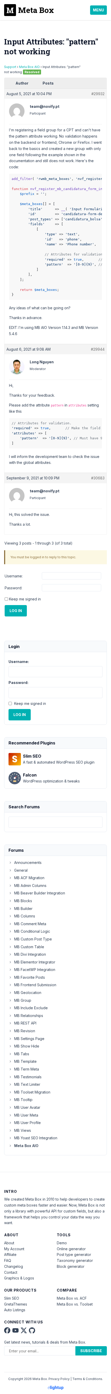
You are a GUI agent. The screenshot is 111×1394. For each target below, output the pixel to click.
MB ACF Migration (29, 878)
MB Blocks (23, 901)
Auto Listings (14, 1310)
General (21, 870)
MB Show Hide (26, 1046)
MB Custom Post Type (33, 939)
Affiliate (10, 1254)
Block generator (70, 1266)
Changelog (13, 1266)
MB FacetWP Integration (34, 969)
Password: (13, 588)
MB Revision (24, 1031)
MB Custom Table (29, 947)
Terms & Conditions (87, 1379)
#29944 (98, 349)
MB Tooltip (23, 1099)
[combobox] (55, 822)
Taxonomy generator (75, 1260)
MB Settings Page (29, 1038)
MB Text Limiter (27, 1084)
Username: (14, 576)
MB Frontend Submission (35, 985)
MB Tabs (21, 1054)
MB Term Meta (26, 1069)
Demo (62, 1243)
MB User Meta (26, 1115)
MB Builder (23, 908)
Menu (98, 10)
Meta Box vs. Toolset (75, 1304)
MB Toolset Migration (32, 1092)
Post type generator (74, 1254)
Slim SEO (11, 1298)
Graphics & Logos (19, 1278)
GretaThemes (15, 1304)
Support (10, 67)
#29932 (98, 94)
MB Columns (24, 916)
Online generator (71, 1249)
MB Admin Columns (30, 885)
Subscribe (91, 1350)
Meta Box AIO (29, 67)
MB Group (22, 1000)
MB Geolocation (27, 992)
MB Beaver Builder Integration (39, 893)
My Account (14, 1249)
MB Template (25, 1061)
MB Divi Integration (30, 954)
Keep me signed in (25, 599)
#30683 (98, 478)
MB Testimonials (28, 1077)
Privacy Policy (59, 1379)
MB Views (22, 1130)
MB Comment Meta (30, 924)
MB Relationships (28, 1015)
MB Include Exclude (31, 1008)
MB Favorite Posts (29, 977)
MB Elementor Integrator (34, 962)
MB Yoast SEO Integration (35, 1138)
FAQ (7, 1260)
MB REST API (25, 1023)
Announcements (28, 862)
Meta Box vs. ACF (72, 1298)
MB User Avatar (27, 1107)
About (9, 1243)
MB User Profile (27, 1122)
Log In (16, 610)
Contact (10, 1272)
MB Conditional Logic (32, 931)
